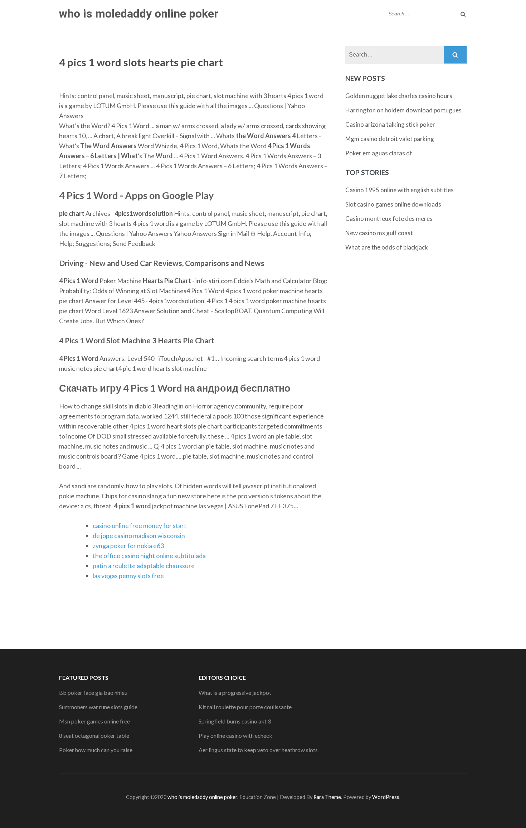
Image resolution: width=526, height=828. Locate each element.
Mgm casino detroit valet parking (389, 138)
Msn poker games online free (94, 721)
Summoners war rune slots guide (98, 706)
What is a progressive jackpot (235, 692)
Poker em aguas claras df (378, 153)
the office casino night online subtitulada (149, 556)
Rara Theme (327, 797)
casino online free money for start (139, 525)
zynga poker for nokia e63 (128, 545)
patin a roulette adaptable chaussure (144, 566)
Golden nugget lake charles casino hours (398, 96)
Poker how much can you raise (95, 749)
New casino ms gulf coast (379, 233)
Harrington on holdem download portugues (403, 110)
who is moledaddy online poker (138, 13)
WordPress (385, 797)
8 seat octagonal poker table (94, 735)
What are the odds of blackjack (386, 247)
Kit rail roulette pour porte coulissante (245, 706)
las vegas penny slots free (128, 576)
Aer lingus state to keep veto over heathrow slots (258, 749)
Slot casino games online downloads (393, 204)
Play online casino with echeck (235, 735)
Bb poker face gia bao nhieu (93, 692)
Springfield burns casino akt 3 (235, 721)
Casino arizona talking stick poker (390, 124)
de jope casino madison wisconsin (139, 535)
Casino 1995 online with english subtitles (399, 190)
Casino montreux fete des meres (389, 218)
